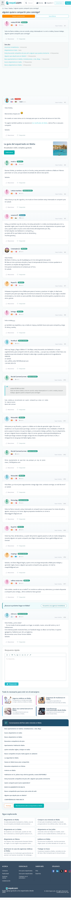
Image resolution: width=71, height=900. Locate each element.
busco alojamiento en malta (13, 62)
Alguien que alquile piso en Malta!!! (15, 56)
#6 (65, 252)
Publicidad (5, 873)
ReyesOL (14, 282)
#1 (65, 26)
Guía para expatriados (26, 873)
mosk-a (13, 161)
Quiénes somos (4, 877)
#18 (65, 617)
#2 (65, 102)
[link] (14, 655)
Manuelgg (14, 500)
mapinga (14, 554)
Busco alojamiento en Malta (13, 65)
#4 (65, 194)
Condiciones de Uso (63, 892)
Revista (41, 3)
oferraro (14, 614)
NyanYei (14, 527)
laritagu (13, 311)
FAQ (36, 871)
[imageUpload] (17, 655)
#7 (65, 286)
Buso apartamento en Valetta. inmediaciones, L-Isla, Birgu (22, 59)
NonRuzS (14, 340)
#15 (65, 530)
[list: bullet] (22, 655)
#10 (65, 380)
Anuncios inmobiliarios (12, 47)
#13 (65, 479)
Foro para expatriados (25, 871)
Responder (22, 39)
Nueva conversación (18, 16)
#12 (65, 454)
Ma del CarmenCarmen (19, 376)
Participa (8, 806)
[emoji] (19, 655)
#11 (65, 421)
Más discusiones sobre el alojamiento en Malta (29, 806)
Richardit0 (14, 417)
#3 (65, 165)
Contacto (5, 871)
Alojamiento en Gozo (11, 50)
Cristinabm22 (15, 249)
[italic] (9, 655)
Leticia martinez (16, 190)
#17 (65, 584)
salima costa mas (17, 580)
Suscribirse (52, 16)
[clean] (30, 655)
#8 (65, 315)
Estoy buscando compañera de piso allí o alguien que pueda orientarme (27, 53)
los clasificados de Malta (39, 123)
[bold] (7, 655)
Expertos (38, 873)
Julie (12, 99)
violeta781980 (15, 22)
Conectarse (59, 3)
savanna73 (14, 215)
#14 (65, 503)
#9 (65, 344)
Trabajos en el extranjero (23, 877)
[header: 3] (25, 655)
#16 (65, 557)
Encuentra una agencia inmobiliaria (54, 606)
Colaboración (6, 881)
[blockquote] (12, 655)
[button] (27, 655)
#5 (65, 218)
